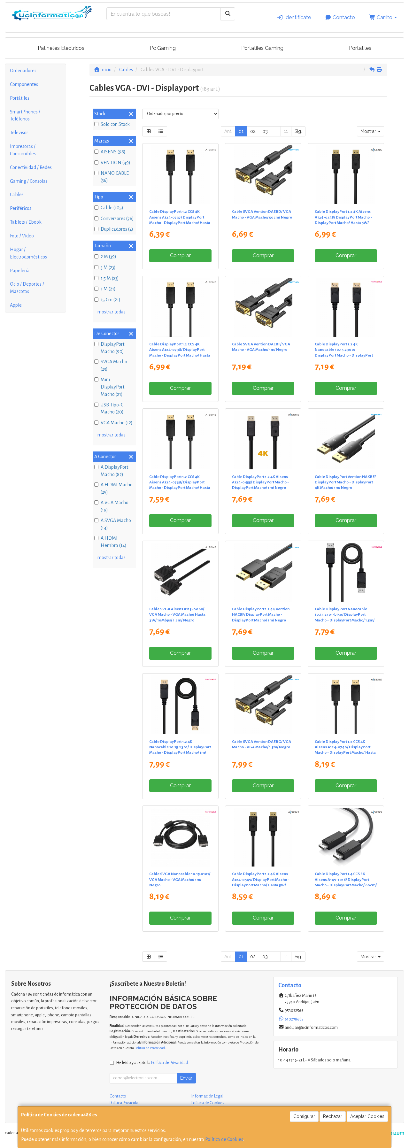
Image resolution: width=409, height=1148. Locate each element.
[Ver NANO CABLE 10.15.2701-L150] (345, 572)
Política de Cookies (224, 1139)
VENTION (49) (115, 162)
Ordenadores (23, 70)
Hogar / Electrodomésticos (28, 253)
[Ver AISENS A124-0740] (345, 704)
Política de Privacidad (150, 1048)
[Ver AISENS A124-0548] (345, 174)
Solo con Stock (115, 124)
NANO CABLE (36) (115, 177)
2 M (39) (108, 256)
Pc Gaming (163, 48)
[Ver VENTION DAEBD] (263, 174)
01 (241, 131)
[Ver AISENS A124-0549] (263, 837)
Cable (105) (112, 207)
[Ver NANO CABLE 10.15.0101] (180, 837)
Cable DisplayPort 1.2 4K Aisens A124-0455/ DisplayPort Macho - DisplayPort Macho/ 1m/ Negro (260, 482)
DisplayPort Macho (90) (112, 348)
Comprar (180, 255)
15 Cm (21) (110, 299)
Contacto (343, 17)
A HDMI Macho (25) (117, 488)
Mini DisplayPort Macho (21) (112, 387)
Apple (16, 305)
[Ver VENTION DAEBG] (263, 704)
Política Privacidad (125, 1103)
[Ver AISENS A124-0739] (180, 440)
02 (253, 131)
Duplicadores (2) (117, 229)
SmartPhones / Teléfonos (25, 115)
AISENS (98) (113, 151)
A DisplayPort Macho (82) (114, 471)
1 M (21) (108, 288)
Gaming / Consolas (29, 181)
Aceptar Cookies (367, 1116)
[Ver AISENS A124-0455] (263, 440)
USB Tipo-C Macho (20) (112, 408)
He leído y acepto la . (152, 1062)
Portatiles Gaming (262, 48)
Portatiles (360, 48)
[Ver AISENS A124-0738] (180, 307)
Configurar (304, 1116)
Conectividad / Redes (31, 167)
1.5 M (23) (110, 278)
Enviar (186, 1078)
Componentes (24, 84)
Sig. (298, 131)
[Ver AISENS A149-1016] (345, 837)
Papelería (20, 270)
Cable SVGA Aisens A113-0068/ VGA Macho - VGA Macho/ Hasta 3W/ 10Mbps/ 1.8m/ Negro (177, 614)
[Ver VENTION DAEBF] (263, 307)
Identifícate (297, 17)
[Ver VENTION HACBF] (263, 572)
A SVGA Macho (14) (116, 524)
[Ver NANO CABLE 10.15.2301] (180, 704)
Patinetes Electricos (61, 48)
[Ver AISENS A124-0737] (180, 174)
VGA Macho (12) (117, 422)
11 (286, 131)
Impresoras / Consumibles (23, 150)
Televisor (19, 132)
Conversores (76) (117, 218)
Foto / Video (22, 235)
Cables (17, 194)
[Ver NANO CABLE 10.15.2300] (345, 307)
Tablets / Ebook (26, 222)
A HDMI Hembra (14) (114, 541)
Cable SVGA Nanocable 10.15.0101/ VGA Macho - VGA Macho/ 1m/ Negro (179, 879)
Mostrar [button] (368, 131)
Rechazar (332, 1116)
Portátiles (19, 98)
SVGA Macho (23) (114, 365)
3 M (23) (108, 267)
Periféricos (20, 208)
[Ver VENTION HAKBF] (345, 440)
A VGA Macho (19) (114, 506)
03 (265, 131)
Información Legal (207, 1096)
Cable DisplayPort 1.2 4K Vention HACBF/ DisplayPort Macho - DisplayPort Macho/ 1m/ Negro (260, 614)
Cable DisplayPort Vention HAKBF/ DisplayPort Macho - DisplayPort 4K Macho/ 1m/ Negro (345, 482)
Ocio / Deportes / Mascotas (27, 287)
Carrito (384, 17)
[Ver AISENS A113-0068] (180, 572)
